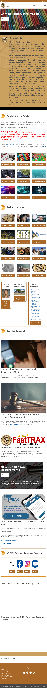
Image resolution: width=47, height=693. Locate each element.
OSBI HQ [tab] (17, 32)
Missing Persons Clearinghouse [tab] (28, 32)
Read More (5, 21)
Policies (11, 690)
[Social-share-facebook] (24, 677)
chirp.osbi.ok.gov (10, 149)
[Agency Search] (41, 5)
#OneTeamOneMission (11, 545)
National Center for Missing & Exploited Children (35, 303)
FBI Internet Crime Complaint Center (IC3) (35, 299)
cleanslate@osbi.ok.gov (15, 429)
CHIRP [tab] (26, 32)
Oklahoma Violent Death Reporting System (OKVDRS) (35, 318)
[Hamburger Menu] (45, 5)
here (43, 151)
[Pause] (44, 33)
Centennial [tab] (29, 32)
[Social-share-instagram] (30, 677)
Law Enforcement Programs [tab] (20, 32)
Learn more (5, 385)
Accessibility (26, 672)
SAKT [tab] (24, 32)
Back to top (42, 669)
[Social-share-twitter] (27, 677)
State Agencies (42, 1)
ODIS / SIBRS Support (36, 672)
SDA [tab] (18, 32)
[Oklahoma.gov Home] (2, 1)
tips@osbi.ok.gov (5, 675)
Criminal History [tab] (22, 32)
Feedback (25, 690)
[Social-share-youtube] (34, 677)
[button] (8, 169)
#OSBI (2, 545)
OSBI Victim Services (36, 321)
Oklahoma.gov (4, 690)
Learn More (5, 464)
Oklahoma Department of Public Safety (36, 311)
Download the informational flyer (35, 459)
